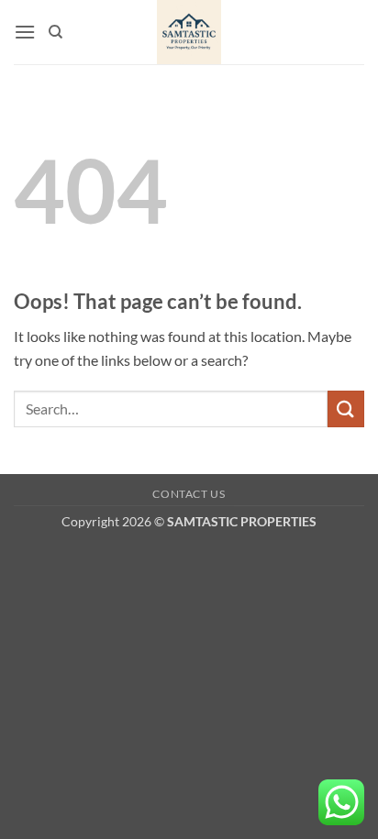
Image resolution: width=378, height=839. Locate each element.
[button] (25, 31)
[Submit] (346, 408)
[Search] (55, 32)
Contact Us (188, 494)
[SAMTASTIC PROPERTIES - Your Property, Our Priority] (189, 32)
